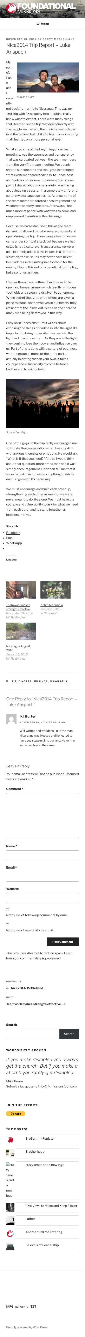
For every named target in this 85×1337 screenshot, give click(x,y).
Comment (14, 789)
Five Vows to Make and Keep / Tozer (51, 1206)
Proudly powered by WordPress (27, 1327)
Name (11, 846)
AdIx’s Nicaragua (51, 605)
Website (12, 889)
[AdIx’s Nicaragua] (55, 590)
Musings (41, 681)
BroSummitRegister (40, 1138)
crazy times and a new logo (45, 1165)
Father (30, 1219)
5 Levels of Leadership (42, 1245)
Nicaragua (59, 681)
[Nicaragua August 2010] (21, 631)
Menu (45, 23)
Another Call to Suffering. (44, 1232)
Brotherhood (35, 1151)
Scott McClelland (59, 39)
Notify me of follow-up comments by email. (37, 915)
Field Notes (22, 681)
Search (11, 1025)
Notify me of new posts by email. (29, 930)
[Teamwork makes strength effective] (21, 590)
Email (11, 867)
